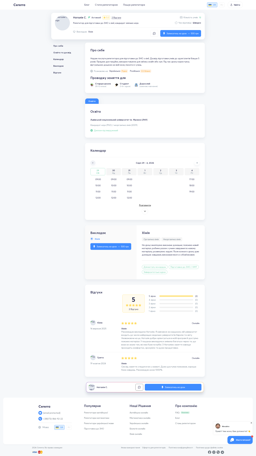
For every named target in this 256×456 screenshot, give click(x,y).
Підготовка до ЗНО (94, 428)
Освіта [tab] (91, 101)
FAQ (177, 412)
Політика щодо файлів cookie (209, 447)
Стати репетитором (106, 4)
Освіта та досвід (62, 52)
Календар (58, 59)
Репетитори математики (96, 418)
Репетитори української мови (99, 423)
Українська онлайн (139, 423)
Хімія (90, 31)
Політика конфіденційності (181, 447)
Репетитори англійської (96, 412)
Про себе (58, 45)
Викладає (58, 66)
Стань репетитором (185, 423)
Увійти (237, 4)
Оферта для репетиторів (154, 447)
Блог (87, 4)
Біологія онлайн (137, 428)
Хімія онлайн (136, 434)
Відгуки (57, 72)
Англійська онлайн (139, 412)
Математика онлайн (140, 418)
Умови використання (130, 447)
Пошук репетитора (134, 4)
